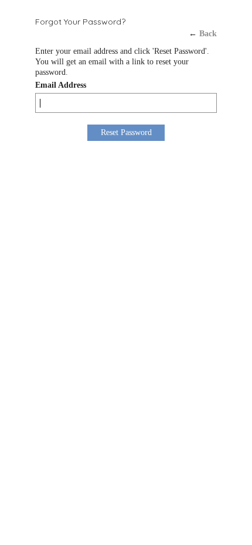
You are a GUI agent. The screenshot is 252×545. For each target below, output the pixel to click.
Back (208, 33)
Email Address (60, 85)
